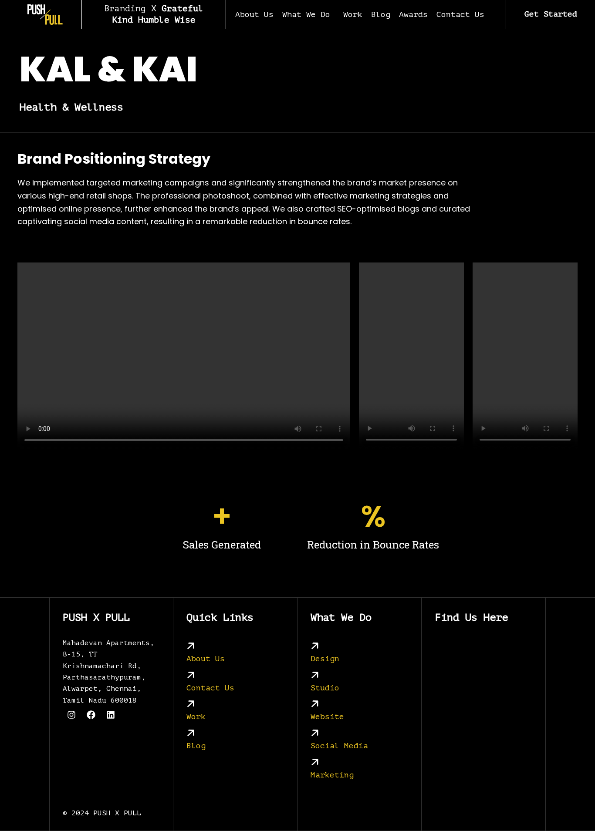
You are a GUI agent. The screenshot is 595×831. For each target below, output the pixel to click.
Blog (380, 14)
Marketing (332, 774)
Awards (413, 14)
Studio (325, 687)
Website (327, 717)
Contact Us (460, 14)
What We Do (306, 14)
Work (352, 14)
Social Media (339, 746)
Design (325, 658)
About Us (254, 14)
